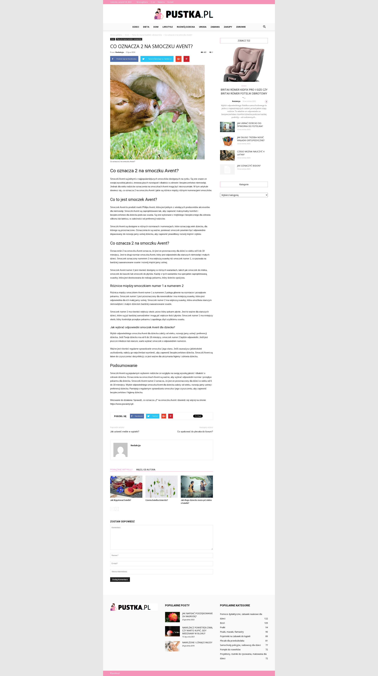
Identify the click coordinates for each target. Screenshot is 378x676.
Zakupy (228, 26)
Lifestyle (168, 26)
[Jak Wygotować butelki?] (126, 487)
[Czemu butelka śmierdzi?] (161, 487)
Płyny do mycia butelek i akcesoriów (129, 39)
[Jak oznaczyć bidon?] (227, 169)
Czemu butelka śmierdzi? (156, 500)
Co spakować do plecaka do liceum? (195, 431)
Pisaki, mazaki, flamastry (232, 631)
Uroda (202, 26)
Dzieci (135, 26)
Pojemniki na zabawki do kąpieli (235, 636)
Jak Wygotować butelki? (120, 500)
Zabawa (215, 26)
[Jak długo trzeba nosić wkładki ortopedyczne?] (227, 141)
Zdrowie (241, 26)
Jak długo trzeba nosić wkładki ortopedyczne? (250, 139)
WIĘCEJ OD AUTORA (145, 469)
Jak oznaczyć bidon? (248, 165)
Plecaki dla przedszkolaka (232, 640)
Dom (155, 26)
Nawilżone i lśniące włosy (197, 642)
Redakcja (119, 52)
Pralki (222, 627)
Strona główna (142, 2)
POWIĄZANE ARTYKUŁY (121, 469)
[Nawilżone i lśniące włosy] (172, 646)
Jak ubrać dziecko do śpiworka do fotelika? (250, 125)
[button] (264, 26)
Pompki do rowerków (230, 649)
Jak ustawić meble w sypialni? (124, 431)
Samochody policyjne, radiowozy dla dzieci (240, 645)
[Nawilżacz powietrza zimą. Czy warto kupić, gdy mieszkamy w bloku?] (172, 631)
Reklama (161, 2)
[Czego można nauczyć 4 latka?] (227, 155)
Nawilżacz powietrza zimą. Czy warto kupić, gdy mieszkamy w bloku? (197, 630)
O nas (153, 2)
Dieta (146, 26)
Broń (222, 623)
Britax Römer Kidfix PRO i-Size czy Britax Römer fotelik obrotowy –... (244, 93)
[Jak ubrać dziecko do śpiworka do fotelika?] (227, 127)
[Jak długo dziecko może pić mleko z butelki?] (197, 487)
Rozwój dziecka (186, 26)
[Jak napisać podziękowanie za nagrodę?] (172, 617)
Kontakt (170, 2)
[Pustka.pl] (189, 13)
